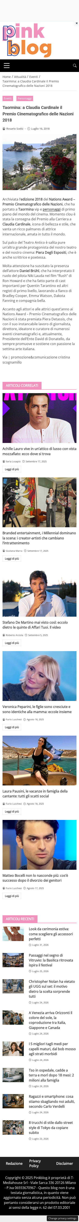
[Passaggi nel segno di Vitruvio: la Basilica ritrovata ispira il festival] (13, 960)
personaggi (52, 209)
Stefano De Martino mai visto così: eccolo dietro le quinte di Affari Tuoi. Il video (35, 625)
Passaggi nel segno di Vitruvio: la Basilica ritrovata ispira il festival (51, 960)
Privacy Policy (35, 1163)
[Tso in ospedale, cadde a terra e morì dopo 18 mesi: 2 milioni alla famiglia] (13, 1075)
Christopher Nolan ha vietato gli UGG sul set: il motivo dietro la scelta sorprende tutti (52, 989)
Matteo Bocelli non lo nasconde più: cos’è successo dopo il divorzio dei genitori (35, 878)
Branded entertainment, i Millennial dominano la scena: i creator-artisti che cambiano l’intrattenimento (39, 538)
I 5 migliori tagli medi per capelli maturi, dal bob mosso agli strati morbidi (52, 1048)
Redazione (14, 1163)
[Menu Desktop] (7, 65)
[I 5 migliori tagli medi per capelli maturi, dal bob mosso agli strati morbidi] (13, 1048)
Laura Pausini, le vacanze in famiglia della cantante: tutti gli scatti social (35, 793)
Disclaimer (64, 1163)
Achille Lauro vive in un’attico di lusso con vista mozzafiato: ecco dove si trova (39, 451)
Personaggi (25, 98)
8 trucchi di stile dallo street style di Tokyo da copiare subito (51, 1127)
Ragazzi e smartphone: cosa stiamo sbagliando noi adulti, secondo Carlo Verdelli (52, 1101)
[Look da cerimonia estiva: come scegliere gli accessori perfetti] (13, 934)
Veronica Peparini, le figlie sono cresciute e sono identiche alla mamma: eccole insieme (37, 709)
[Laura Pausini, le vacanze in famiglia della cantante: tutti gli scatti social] (39, 760)
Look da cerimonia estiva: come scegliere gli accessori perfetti (51, 934)
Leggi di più (12, 469)
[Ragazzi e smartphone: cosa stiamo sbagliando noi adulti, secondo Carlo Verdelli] (13, 1101)
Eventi (8, 98)
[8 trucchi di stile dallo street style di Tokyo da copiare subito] (13, 1127)
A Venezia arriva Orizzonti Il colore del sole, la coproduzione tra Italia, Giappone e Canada (50, 1020)
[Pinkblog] (27, 40)
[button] (74, 65)
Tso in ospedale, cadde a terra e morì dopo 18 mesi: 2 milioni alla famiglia (51, 1075)
